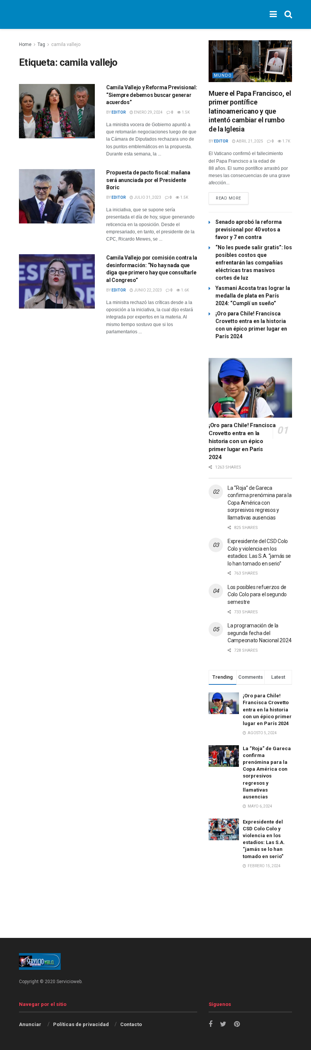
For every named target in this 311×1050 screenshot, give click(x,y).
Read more (228, 198)
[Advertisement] (155, 918)
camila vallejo (65, 44)
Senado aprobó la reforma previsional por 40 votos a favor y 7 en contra (248, 229)
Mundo (223, 75)
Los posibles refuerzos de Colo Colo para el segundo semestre (257, 594)
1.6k (184, 290)
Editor (119, 112)
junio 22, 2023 (147, 290)
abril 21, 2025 (249, 141)
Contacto (131, 1024)
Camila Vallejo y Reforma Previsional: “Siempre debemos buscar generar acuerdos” (151, 94)
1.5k (185, 112)
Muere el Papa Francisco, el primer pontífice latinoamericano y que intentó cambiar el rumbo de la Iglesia (250, 111)
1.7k (285, 141)
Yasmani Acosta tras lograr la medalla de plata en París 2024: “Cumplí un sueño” (252, 295)
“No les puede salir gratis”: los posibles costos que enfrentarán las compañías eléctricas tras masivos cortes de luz (253, 262)
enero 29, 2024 (148, 112)
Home (25, 44)
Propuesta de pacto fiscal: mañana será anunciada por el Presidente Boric (148, 179)
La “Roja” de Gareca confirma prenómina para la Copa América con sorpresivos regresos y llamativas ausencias (260, 503)
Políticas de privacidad (81, 1024)
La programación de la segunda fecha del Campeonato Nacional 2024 (259, 632)
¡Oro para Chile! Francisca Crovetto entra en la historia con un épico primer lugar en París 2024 (242, 441)
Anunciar (30, 1024)
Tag (41, 44)
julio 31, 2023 (147, 197)
